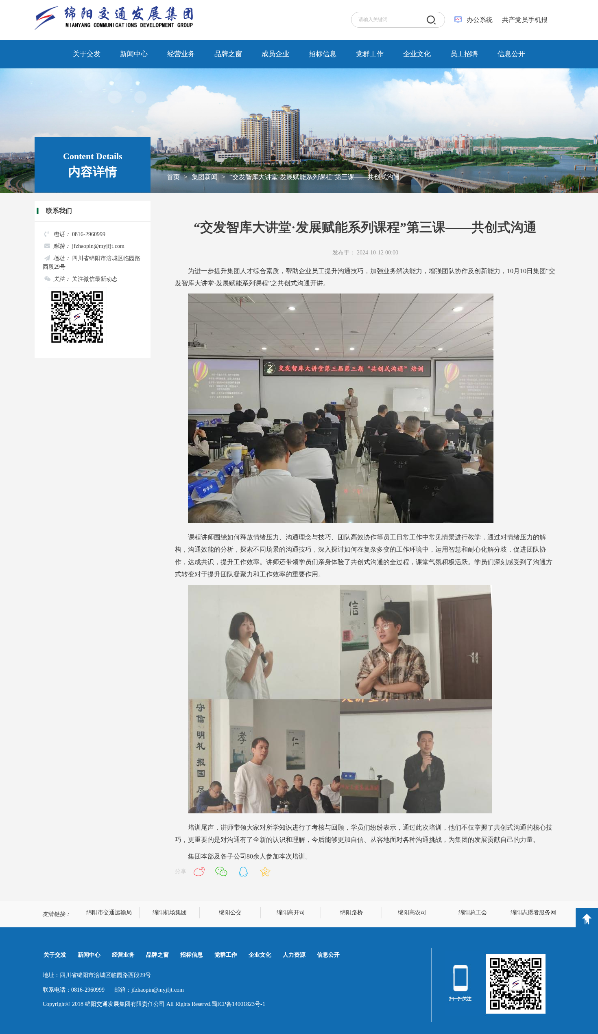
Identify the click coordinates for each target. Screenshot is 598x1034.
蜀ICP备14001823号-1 (238, 1004)
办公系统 (480, 19)
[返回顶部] (587, 919)
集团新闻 (205, 176)
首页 (173, 176)
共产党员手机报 (522, 19)
